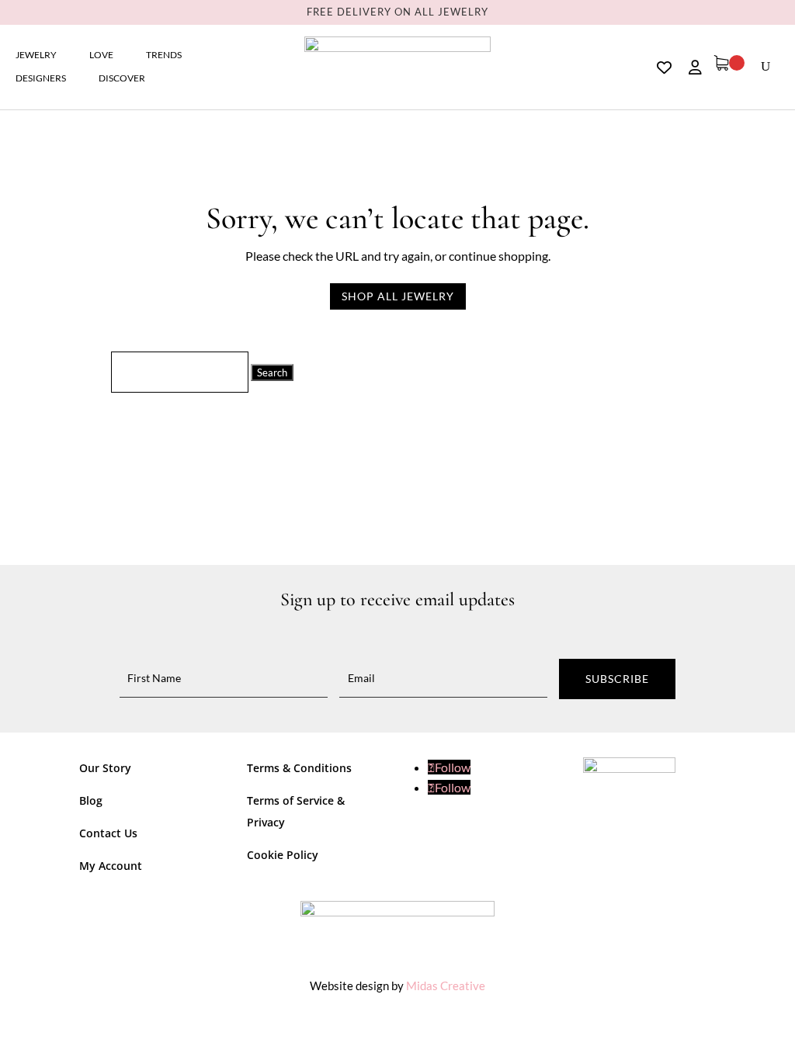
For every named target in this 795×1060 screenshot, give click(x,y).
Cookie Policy (282, 854)
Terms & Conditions (299, 767)
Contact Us (108, 833)
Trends (164, 55)
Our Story (105, 767)
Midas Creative (445, 985)
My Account (110, 865)
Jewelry (36, 55)
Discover (122, 78)
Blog (90, 800)
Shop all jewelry (398, 296)
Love (101, 55)
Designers (41, 78)
